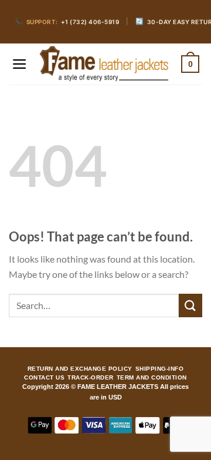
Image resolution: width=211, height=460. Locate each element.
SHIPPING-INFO (159, 369)
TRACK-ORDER (90, 378)
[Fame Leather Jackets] (104, 64)
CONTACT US (44, 378)
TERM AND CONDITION (152, 378)
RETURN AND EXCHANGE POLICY (80, 369)
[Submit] (190, 305)
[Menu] (19, 64)
